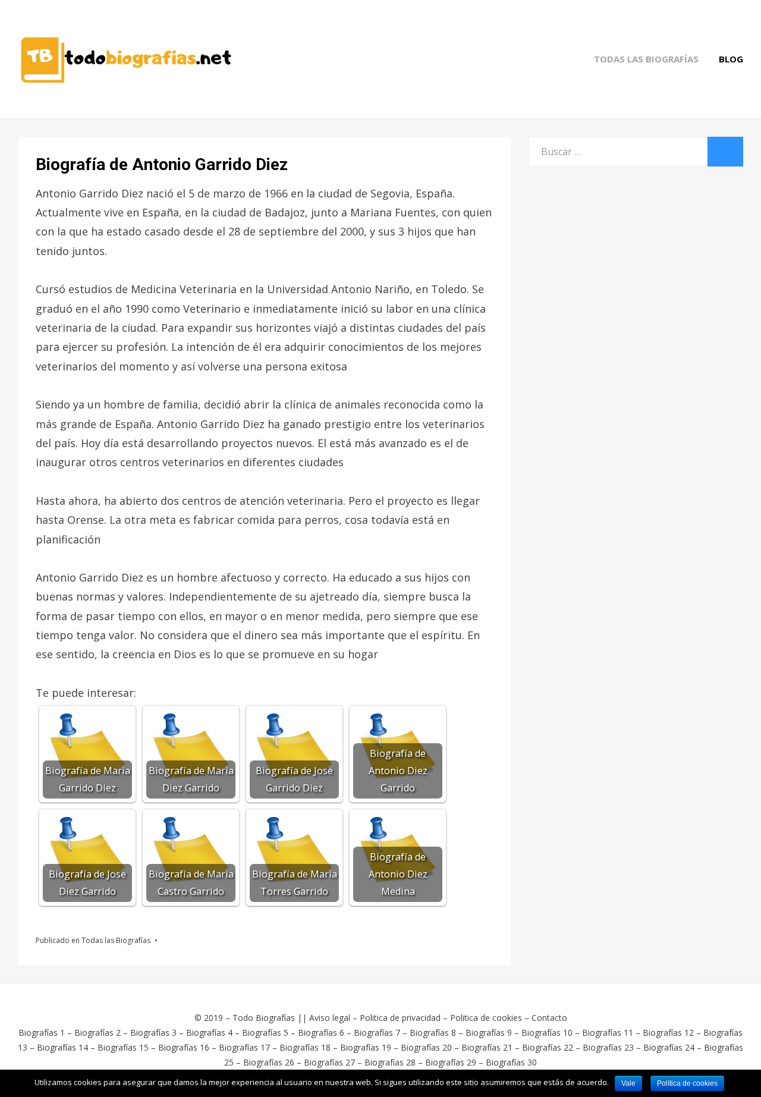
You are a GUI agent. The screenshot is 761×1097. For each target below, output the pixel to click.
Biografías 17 (244, 1047)
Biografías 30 (511, 1062)
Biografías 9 (489, 1032)
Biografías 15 (123, 1047)
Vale (628, 1083)
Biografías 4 (209, 1032)
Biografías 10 (547, 1032)
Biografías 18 (305, 1047)
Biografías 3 (153, 1032)
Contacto (549, 1017)
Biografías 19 (365, 1047)
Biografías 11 (607, 1032)
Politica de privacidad (400, 1017)
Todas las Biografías (646, 59)
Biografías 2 (97, 1032)
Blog (731, 59)
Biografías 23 (608, 1047)
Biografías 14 (62, 1047)
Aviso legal (329, 1017)
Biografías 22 (547, 1047)
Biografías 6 (321, 1032)
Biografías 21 (486, 1047)
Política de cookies (687, 1083)
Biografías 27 (329, 1062)
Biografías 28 (390, 1062)
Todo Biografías (263, 1017)
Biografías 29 (450, 1062)
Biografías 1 (41, 1032)
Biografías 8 (433, 1032)
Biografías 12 (668, 1032)
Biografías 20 (426, 1047)
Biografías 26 (268, 1062)
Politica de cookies (486, 1017)
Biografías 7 (377, 1032)
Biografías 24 (668, 1047)
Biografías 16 (183, 1047)
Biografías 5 (265, 1032)
